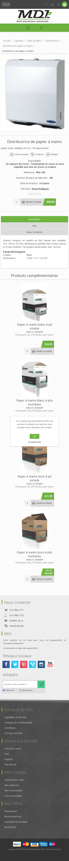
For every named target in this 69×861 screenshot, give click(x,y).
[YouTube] (50, 664)
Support (8, 759)
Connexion (52, 4)
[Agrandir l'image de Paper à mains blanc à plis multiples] (34, 378)
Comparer (39, 154)
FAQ (6, 753)
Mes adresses (11, 785)
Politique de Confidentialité (18, 722)
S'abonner (9, 690)
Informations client (14, 779)
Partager (54, 154)
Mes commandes (13, 790)
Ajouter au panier (34, 202)
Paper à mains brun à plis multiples (34, 554)
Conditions (10, 727)
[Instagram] (41, 664)
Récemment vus (12, 816)
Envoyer (41, 684)
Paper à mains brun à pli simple (34, 478)
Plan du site (10, 764)
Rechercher (10, 827)
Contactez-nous (12, 748)
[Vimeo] (32, 664)
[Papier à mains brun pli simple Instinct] (34, 454)
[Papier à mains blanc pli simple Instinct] (34, 303)
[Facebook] (6, 664)
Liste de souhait (21, 154)
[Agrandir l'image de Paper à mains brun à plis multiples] (34, 530)
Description (34, 219)
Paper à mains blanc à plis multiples (34, 402)
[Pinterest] (23, 664)
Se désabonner (26, 690)
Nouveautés (10, 811)
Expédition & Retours (15, 717)
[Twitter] (14, 664)
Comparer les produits (16, 821)
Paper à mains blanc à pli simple (34, 326)
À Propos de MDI (13, 733)
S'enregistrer (46, 4)
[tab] (34, 219)
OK (34, 436)
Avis (34, 225)
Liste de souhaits (13, 795)
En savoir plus (34, 441)
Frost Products (40, 188)
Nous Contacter (34, 232)
